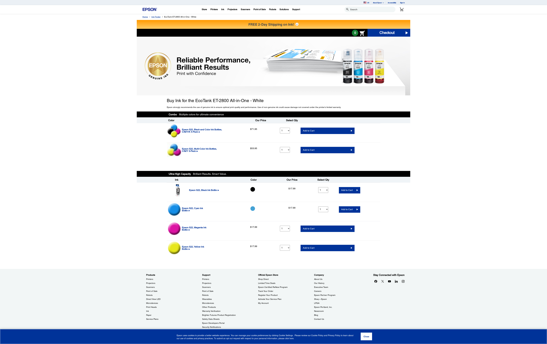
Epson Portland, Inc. (323, 307)
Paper (148, 315)
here (291, 338)
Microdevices (152, 303)
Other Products (209, 307)
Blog (316, 315)
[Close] (366, 336)
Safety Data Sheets (211, 319)
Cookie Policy (317, 335)
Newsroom (319, 311)
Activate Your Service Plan (269, 299)
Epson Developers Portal (213, 323)
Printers (149, 279)
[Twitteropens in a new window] (382, 281)
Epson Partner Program (324, 295)
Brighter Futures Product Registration (219, 315)
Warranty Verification (211, 311)
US (368, 3)
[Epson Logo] (149, 9)
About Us (318, 279)
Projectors (150, 283)
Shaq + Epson (320, 299)
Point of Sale (151, 291)
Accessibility (392, 3)
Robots (149, 295)
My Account (263, 303)
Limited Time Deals (266, 283)
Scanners (150, 287)
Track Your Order (265, 291)
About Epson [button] (377, 3)
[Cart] (402, 9)
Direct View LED (153, 299)
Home (145, 17)
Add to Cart (308, 130)
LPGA (316, 303)
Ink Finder (156, 17)
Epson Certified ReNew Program (273, 287)
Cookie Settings (286, 335)
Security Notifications (211, 327)
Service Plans (152, 319)
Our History (319, 283)
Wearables (207, 299)
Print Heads (151, 307)
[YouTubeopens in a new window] (389, 281)
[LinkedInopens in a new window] (396, 281)
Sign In (402, 3)
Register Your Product (268, 295)
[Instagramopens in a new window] (403, 281)
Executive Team (321, 287)
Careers (317, 291)
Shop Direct (263, 279)
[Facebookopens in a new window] (375, 281)
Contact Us (319, 319)
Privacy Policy (334, 335)
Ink (147, 311)
